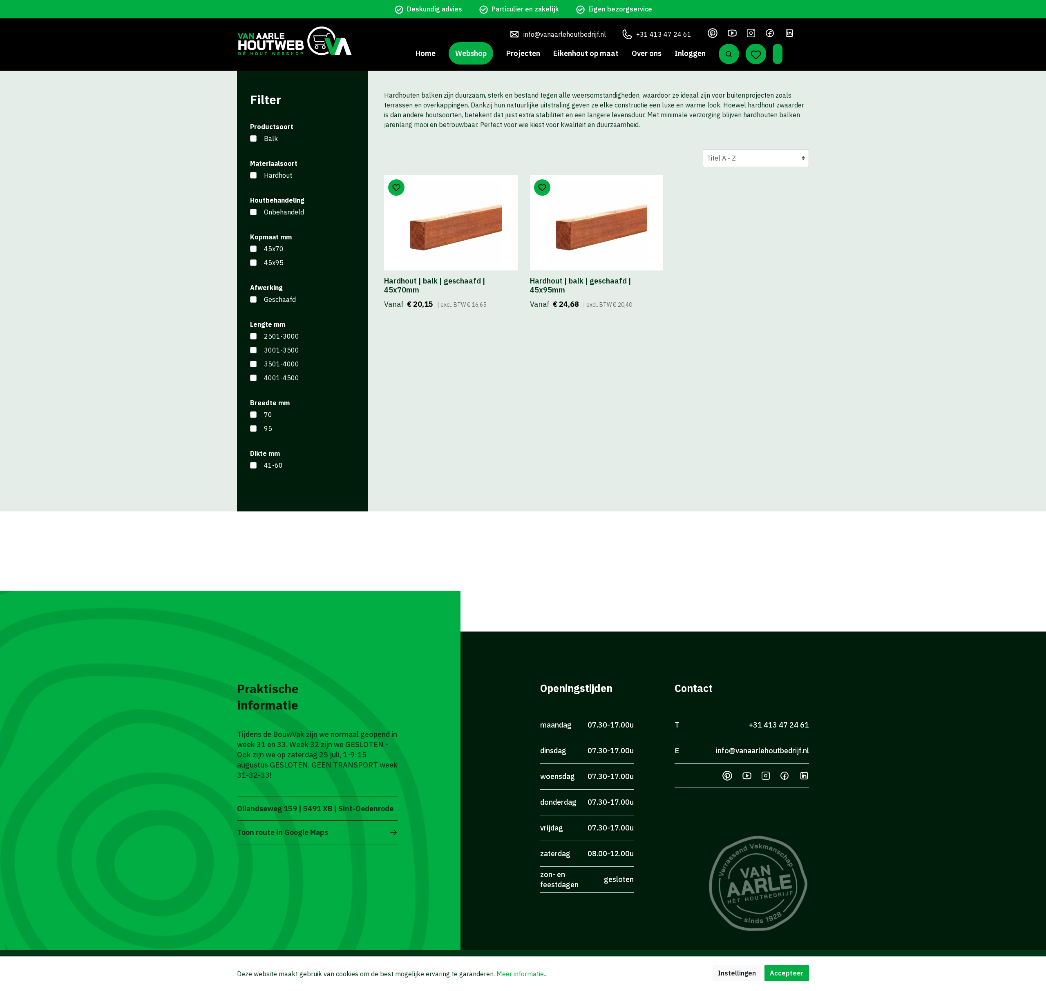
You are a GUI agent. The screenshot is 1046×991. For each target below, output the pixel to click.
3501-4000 (281, 364)
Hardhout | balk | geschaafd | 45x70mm (434, 286)
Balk (271, 138)
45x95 (274, 263)
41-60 (273, 465)
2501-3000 (281, 336)
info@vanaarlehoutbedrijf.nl (564, 34)
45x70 (274, 249)
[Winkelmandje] (777, 54)
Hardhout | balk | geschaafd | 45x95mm (580, 286)
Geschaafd (280, 299)
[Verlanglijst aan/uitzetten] (396, 187)
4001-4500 (281, 378)
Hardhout (278, 175)
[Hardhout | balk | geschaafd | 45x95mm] (597, 222)
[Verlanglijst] (756, 54)
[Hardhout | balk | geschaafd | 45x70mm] (451, 222)
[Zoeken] (729, 54)
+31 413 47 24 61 (663, 34)
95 (268, 428)
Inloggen (690, 53)
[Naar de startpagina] (294, 40)
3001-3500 (281, 350)
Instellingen (737, 973)
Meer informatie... (522, 974)
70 (268, 415)
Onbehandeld (284, 212)
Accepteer (787, 973)
